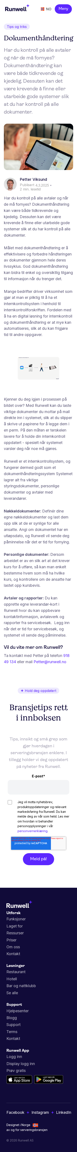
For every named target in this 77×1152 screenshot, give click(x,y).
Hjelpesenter (17, 1011)
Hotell (11, 979)
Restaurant (15, 972)
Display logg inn (20, 1063)
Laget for (14, 926)
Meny (63, 9)
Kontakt (13, 953)
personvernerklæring (32, 831)
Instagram (40, 1112)
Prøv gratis (16, 1070)
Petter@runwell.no (50, 662)
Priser (11, 940)
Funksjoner (16, 919)
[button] (46, 9)
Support (13, 1024)
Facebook (15, 1112)
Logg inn (14, 1056)
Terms (11, 1031)
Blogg (11, 1017)
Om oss (13, 947)
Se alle (12, 993)
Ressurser (15, 933)
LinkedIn (63, 1112)
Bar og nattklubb (21, 985)
